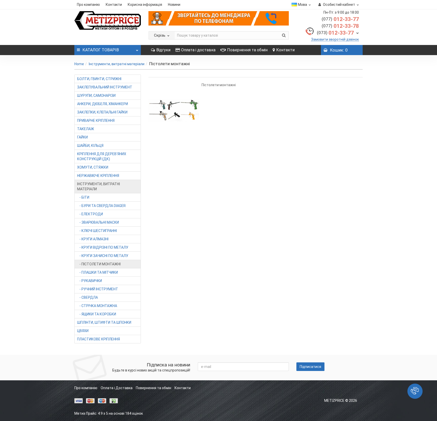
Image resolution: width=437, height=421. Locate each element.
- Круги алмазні (92, 239)
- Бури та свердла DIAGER (101, 206)
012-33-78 (340, 26)
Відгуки (163, 50)
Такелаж (85, 129)
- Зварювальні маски (98, 222)
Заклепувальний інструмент (104, 87)
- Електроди (90, 214)
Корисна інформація (145, 5)
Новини (174, 5)
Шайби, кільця (90, 146)
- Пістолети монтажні (99, 264)
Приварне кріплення (96, 121)
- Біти (83, 197)
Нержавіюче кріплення (98, 176)
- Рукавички (89, 281)
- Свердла (87, 297)
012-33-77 (340, 19)
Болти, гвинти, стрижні (99, 79)
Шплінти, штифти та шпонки (104, 322)
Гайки (82, 137)
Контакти (114, 5)
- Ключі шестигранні (97, 231)
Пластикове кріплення (98, 339)
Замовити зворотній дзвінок (335, 39)
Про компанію (88, 5)
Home (79, 64)
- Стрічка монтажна (97, 306)
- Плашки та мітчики (97, 272)
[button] (415, 391)
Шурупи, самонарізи (96, 95)
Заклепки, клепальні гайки (102, 112)
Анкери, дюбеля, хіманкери (102, 104)
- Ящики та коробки (96, 314)
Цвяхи (83, 331)
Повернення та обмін (247, 50)
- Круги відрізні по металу (102, 247)
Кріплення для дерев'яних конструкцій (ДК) (101, 156)
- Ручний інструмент (97, 289)
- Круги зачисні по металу (102, 256)
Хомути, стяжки (92, 167)
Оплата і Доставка (117, 388)
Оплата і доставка (198, 50)
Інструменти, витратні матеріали (116, 64)
